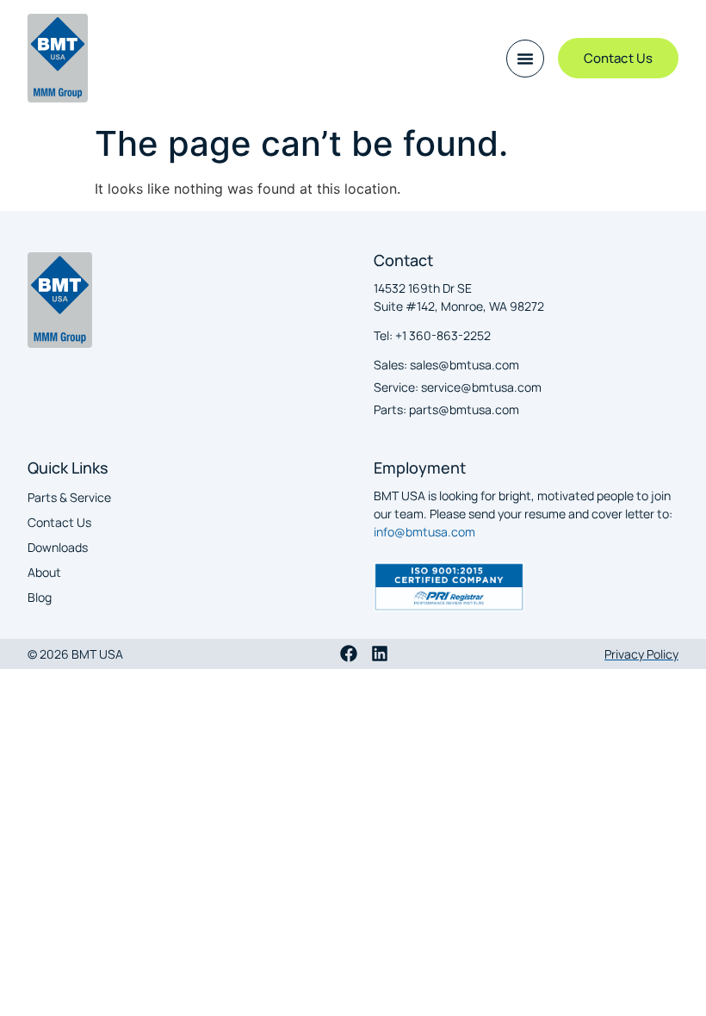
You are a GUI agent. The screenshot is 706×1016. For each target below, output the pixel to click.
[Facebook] (348, 653)
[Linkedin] (379, 653)
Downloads (58, 547)
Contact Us (59, 522)
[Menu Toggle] (525, 58)
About (44, 572)
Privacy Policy (641, 654)
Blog (40, 597)
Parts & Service (69, 497)
